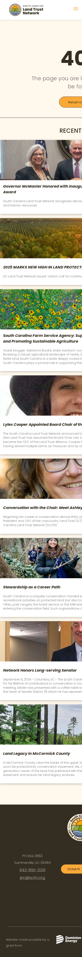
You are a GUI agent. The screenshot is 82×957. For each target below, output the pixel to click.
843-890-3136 (32, 870)
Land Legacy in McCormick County (36, 753)
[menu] (75, 8)
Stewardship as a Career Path (31, 587)
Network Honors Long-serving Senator (40, 670)
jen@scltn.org (32, 877)
